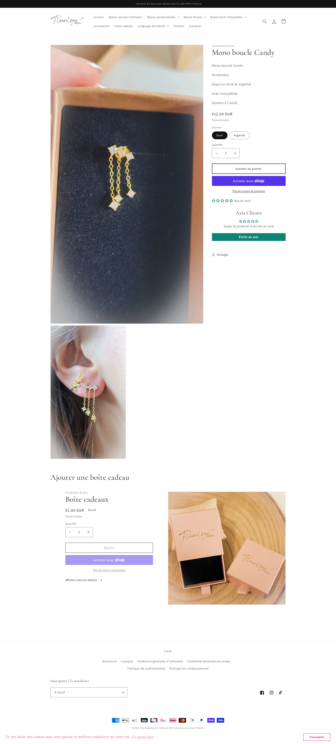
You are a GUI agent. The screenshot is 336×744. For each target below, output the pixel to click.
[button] (163, 17)
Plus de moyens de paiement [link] (109, 570)
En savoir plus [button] (142, 737)
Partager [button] (222, 255)
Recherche (109, 661)
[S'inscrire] (122, 692)
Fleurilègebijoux (148, 727)
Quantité (217, 145)
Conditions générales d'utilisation (160, 661)
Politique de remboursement (189, 668)
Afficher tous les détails (81, 580)
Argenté (239, 135)
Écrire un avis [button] (248, 237)
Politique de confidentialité (146, 668)
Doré (219, 135)
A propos (127, 661)
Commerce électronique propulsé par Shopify (181, 727)
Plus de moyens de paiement (249, 191)
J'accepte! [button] (316, 737)
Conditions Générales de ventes (208, 661)
